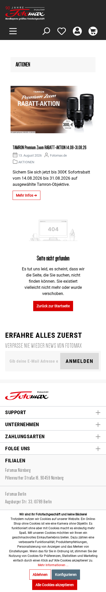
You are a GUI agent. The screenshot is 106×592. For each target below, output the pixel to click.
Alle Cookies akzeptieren (55, 585)
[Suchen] (46, 31)
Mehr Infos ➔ (26, 195)
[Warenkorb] (93, 31)
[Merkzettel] (61, 31)
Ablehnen (40, 575)
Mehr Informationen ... (53, 565)
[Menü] (13, 31)
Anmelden (79, 361)
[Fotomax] (37, 13)
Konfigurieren (66, 575)
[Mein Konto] (77, 31)
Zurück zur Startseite (53, 306)
